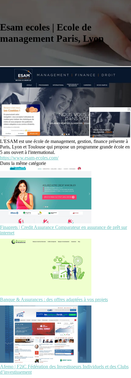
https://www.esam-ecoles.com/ (29, 157)
